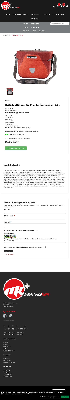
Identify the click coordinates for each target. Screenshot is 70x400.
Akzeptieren (64, 397)
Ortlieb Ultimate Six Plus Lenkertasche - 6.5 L (32, 105)
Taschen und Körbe (17, 35)
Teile (34, 31)
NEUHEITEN (35, 27)
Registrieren (6, 360)
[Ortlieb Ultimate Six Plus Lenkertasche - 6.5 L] (35, 66)
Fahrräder (35, 24)
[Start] (3, 35)
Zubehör (26, 31)
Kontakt (5, 342)
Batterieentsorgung (9, 350)
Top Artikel (6, 372)
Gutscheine (16, 15)
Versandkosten (25, 138)
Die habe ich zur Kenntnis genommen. (23, 247)
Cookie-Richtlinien (27, 394)
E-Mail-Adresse (8, 216)
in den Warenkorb (16, 148)
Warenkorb (6, 370)
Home (8, 15)
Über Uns (34, 19)
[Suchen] (67, 23)
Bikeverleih (46, 15)
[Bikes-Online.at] (10, 5)
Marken (42, 31)
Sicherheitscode (9, 233)
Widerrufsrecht (7, 376)
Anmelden (6, 358)
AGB (4, 348)
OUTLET (25, 27)
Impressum (6, 344)
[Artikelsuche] (54, 6)
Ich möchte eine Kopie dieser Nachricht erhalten (19, 230)
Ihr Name (7, 209)
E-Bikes (25, 24)
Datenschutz (7, 346)
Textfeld (7, 222)
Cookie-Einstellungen (46, 397)
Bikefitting (35, 15)
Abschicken (8, 251)
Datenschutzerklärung (13, 247)
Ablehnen (57, 397)
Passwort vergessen (9, 362)
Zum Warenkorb (58, 15)
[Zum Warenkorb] (57, 6)
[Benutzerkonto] (67, 6)
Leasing (26, 15)
